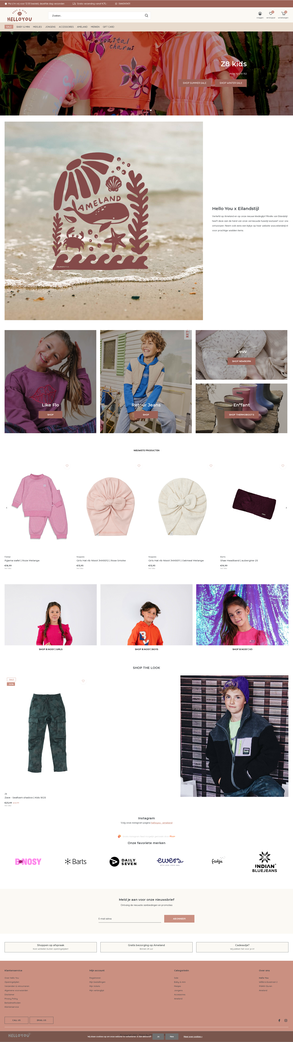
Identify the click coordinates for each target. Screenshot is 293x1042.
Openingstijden (12, 982)
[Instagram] (285, 1020)
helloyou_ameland (161, 822)
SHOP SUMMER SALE (62, 82)
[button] (142, 110)
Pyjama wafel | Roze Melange (22, 560)
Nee (172, 1036)
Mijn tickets (94, 986)
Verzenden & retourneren (17, 986)
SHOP (50, 414)
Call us (16, 1020)
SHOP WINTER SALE (99, 82)
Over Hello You (12, 978)
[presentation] (6, 507)
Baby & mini (23, 26)
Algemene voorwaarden (16, 990)
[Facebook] (279, 1020)
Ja (158, 1036)
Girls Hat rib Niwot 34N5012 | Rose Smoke (101, 560)
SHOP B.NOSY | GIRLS (50, 649)
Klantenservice (12, 1007)
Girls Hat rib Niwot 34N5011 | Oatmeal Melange (176, 560)
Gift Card (108, 26)
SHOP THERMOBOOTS (241, 414)
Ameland (82, 26)
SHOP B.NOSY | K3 (242, 649)
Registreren (95, 978)
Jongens (50, 26)
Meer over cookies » (193, 1036)
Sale (9, 26)
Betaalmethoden (13, 1003)
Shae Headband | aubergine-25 (239, 560)
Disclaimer (9, 994)
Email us (41, 1020)
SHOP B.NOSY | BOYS (146, 649)
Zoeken (146, 15)
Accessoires (66, 26)
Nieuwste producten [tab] (146, 450)
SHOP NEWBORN (241, 361)
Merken (95, 26)
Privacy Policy (11, 998)
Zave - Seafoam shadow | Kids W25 (25, 797)
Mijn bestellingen (97, 982)
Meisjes (37, 26)
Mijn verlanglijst (96, 990)
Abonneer (179, 918)
